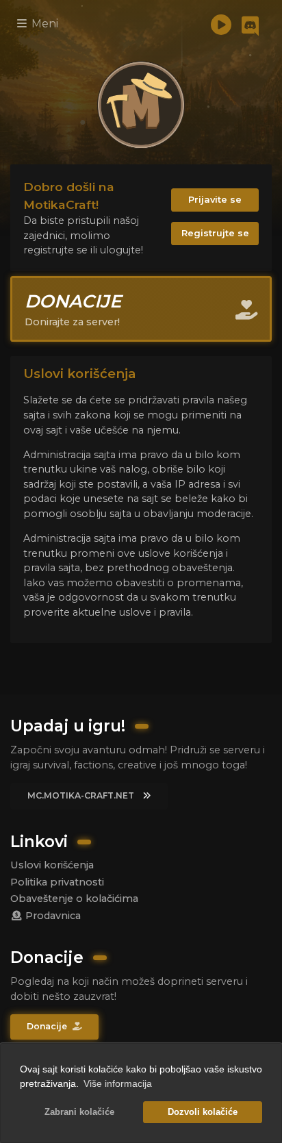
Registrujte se (215, 232)
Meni (43, 23)
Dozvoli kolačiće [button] (203, 1112)
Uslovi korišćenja (52, 865)
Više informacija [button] (118, 1083)
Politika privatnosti (57, 882)
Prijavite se (215, 199)
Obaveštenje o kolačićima (74, 898)
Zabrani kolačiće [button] (79, 1112)
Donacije (48, 1026)
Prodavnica (52, 915)
